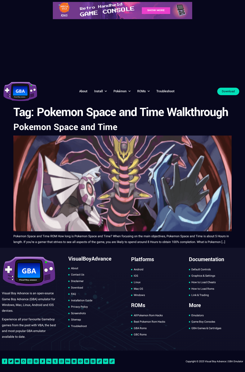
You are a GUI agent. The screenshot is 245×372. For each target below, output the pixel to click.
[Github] (23, 361)
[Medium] (86, 361)
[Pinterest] (36, 361)
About (83, 91)
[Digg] (48, 361)
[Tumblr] (55, 361)
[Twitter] (11, 361)
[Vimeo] (93, 361)
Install (98, 91)
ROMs (141, 91)
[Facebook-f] (4, 361)
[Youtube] (17, 361)
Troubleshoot (165, 91)
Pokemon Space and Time (65, 127)
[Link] (99, 361)
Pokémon (120, 91)
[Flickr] (74, 361)
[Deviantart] (42, 361)
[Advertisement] (122, 50)
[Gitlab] (105, 361)
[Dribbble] (61, 361)
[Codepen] (80, 361)
